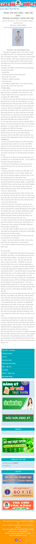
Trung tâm (5, 370)
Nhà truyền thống (7, 376)
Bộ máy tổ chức (7, 360)
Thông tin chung (7, 353)
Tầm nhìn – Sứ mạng (8, 350)
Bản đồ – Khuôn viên (8, 373)
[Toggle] (33, 360)
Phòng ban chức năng (8, 363)
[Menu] (2, 3)
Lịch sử (4, 357)
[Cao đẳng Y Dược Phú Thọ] (18, 3)
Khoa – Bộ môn (6, 366)
